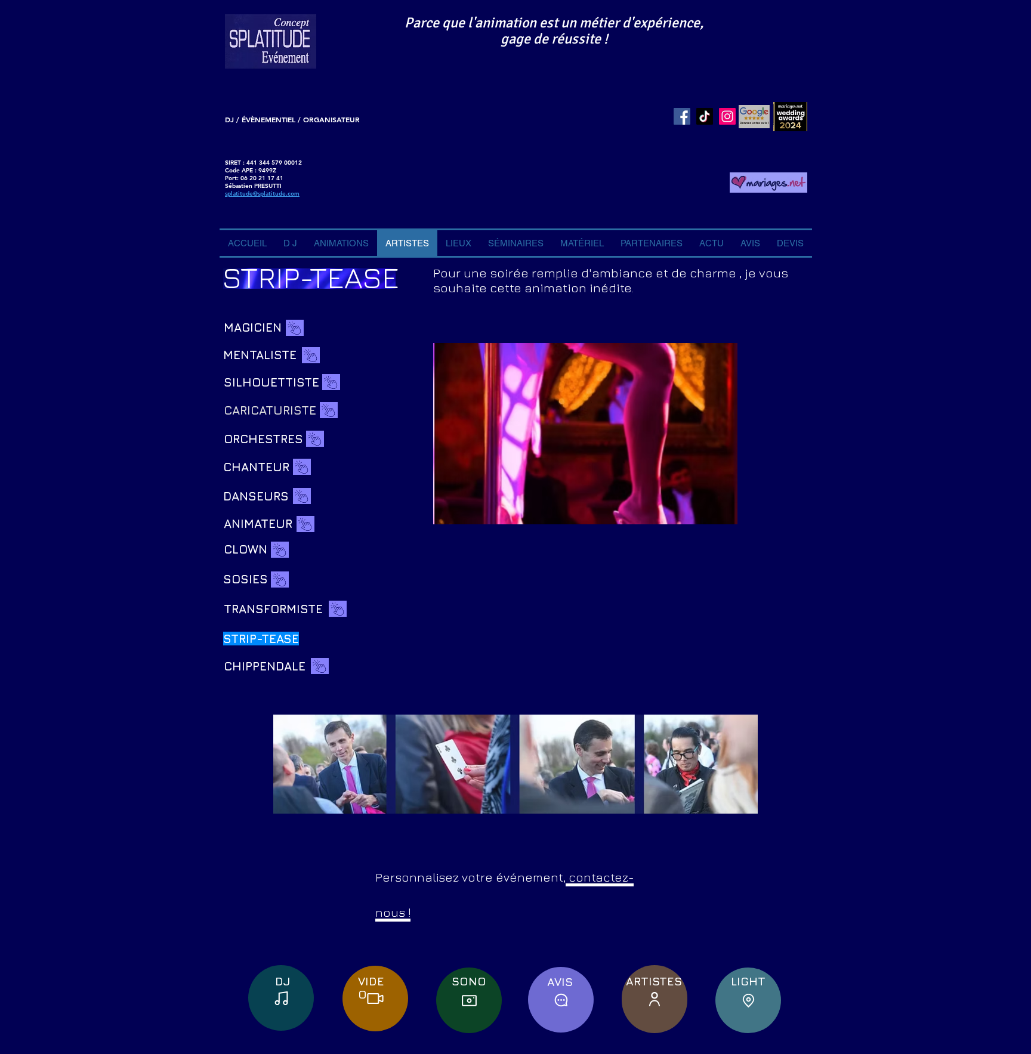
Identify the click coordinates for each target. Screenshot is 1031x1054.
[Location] (748, 1000)
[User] (654, 999)
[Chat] (561, 1000)
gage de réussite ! (554, 39)
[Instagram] (727, 116)
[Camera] (469, 1000)
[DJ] (281, 998)
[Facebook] (682, 116)
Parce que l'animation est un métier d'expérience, (554, 23)
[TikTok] (704, 116)
